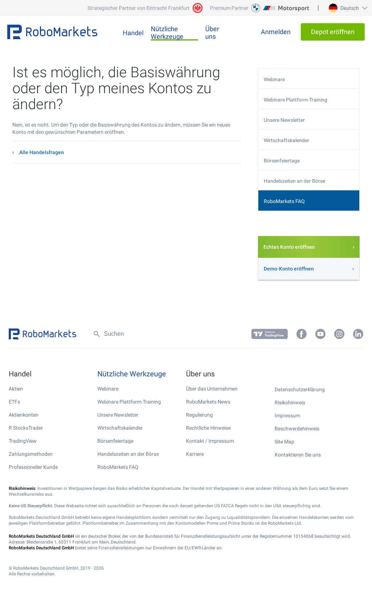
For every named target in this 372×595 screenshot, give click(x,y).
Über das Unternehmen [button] (212, 389)
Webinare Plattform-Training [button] (295, 100)
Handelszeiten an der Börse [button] (294, 181)
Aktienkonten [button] (24, 415)
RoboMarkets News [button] (208, 402)
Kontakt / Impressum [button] (210, 441)
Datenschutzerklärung (300, 389)
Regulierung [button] (199, 415)
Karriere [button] (195, 454)
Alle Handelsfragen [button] (41, 152)
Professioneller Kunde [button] (33, 467)
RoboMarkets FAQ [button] (284, 201)
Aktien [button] (16, 389)
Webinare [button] (274, 79)
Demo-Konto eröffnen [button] (289, 269)
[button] (347, 8)
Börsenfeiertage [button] (282, 161)
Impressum (287, 415)
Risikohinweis (290, 402)
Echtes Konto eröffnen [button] (289, 247)
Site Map (284, 442)
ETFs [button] (14, 402)
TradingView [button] (23, 441)
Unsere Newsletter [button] (284, 120)
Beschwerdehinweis (297, 428)
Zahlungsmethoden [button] (31, 454)
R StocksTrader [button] (26, 428)
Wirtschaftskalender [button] (286, 140)
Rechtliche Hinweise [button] (208, 428)
